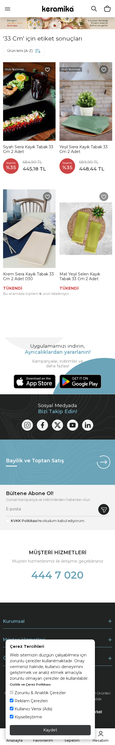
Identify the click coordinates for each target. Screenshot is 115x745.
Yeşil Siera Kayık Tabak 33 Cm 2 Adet (83, 149)
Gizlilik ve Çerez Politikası (30, 684)
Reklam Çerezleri (30, 700)
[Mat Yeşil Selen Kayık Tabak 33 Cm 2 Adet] (85, 228)
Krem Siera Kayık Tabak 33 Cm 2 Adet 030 (28, 277)
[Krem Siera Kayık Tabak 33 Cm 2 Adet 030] (29, 228)
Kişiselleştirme (27, 716)
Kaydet (50, 730)
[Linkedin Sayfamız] (87, 425)
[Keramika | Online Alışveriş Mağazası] (57, 8)
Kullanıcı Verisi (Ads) (32, 708)
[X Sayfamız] (57, 425)
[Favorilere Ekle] (47, 69)
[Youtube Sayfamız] (72, 425)
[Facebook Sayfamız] (42, 425)
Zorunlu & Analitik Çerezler (39, 692)
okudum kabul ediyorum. (48, 521)
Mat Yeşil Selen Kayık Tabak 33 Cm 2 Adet (79, 277)
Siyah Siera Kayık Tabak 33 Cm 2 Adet (28, 149)
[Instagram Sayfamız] (27, 425)
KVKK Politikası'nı (26, 521)
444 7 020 (57, 575)
